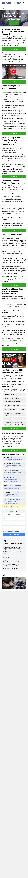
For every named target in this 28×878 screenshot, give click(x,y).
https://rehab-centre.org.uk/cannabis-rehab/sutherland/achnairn (12, 479)
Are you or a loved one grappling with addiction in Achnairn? (13, 544)
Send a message (14, 534)
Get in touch (14, 23)
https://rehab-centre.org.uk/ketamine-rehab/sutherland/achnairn (12, 494)
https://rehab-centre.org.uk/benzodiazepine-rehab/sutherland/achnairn (12, 486)
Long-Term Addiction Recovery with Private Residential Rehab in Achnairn (13, 561)
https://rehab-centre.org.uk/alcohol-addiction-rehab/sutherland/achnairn (12, 465)
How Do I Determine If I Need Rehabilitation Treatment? (11, 565)
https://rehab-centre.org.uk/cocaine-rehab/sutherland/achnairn (12, 501)
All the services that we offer (10, 568)
